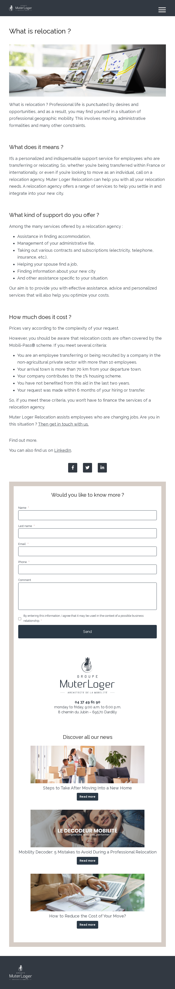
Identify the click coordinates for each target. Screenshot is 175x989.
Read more (87, 796)
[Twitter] (87, 468)
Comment (24, 580)
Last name (26, 526)
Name (23, 507)
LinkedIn (62, 450)
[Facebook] (72, 468)
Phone (23, 562)
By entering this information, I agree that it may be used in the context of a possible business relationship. (83, 618)
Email (23, 544)
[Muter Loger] (20, 8)
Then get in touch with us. (63, 424)
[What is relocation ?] (102, 468)
